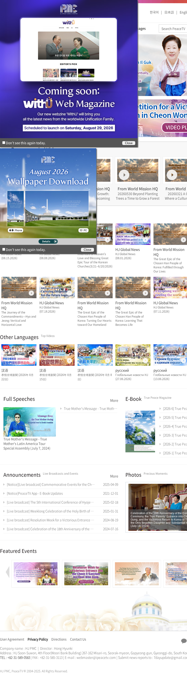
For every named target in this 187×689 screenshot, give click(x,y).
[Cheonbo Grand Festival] (35, 562)
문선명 (4, 662)
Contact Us (78, 639)
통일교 (8, 662)
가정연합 (12, 662)
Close (87, 249)
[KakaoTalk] (184, 641)
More (114, 400)
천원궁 (16, 662)
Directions (59, 639)
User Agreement (12, 639)
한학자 (1, 662)
